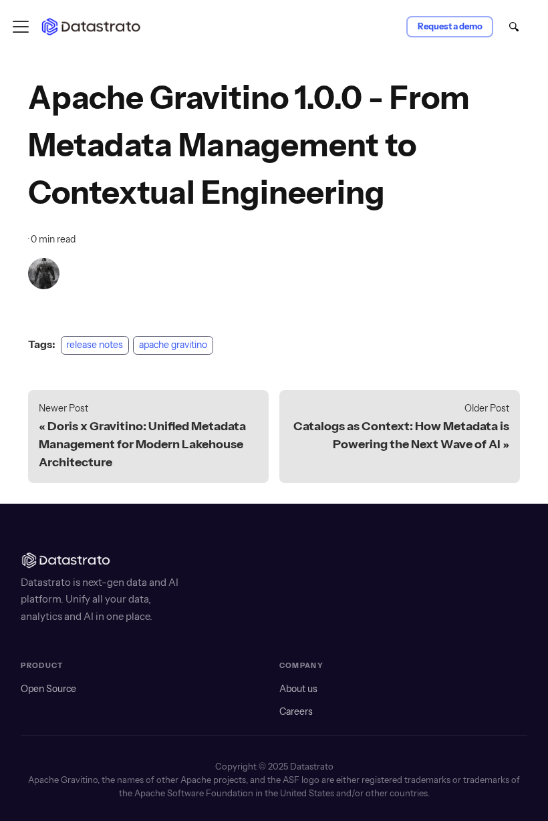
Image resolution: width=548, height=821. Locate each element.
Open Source (48, 689)
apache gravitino (173, 345)
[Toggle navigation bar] (21, 27)
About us (298, 689)
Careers (296, 711)
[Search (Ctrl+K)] (513, 28)
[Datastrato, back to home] (94, 27)
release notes (94, 345)
